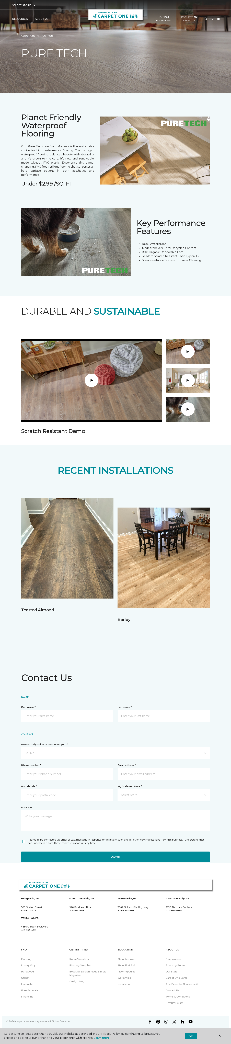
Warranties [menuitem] (124, 977)
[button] (206, 19)
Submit (115, 856)
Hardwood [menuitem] (27, 971)
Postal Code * (29, 786)
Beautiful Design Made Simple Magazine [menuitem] (87, 973)
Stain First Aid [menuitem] (126, 965)
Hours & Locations (163, 19)
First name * (28, 707)
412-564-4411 (28, 930)
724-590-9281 (77, 910)
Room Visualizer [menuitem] (79, 959)
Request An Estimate (189, 19)
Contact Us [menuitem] (172, 990)
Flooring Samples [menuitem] (80, 965)
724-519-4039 (126, 910)
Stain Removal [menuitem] (126, 959)
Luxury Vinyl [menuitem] (28, 965)
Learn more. (102, 1037)
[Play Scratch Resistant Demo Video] (188, 351)
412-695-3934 (174, 910)
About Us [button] (41, 18)
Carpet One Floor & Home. (31, 1021)
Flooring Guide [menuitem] (126, 971)
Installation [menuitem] (124, 984)
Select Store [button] (21, 5)
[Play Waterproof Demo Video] (188, 409)
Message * (27, 807)
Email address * (127, 765)
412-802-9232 (29, 910)
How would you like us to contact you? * (44, 744)
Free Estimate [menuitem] (29, 990)
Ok (191, 1035)
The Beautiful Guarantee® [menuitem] (182, 984)
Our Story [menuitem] (171, 971)
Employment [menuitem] (174, 959)
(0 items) (218, 19)
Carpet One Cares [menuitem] (177, 977)
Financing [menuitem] (27, 996)
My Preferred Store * (130, 786)
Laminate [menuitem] (27, 984)
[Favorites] (212, 19)
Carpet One (28, 35)
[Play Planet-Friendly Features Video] (188, 380)
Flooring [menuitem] (26, 959)
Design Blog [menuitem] (76, 981)
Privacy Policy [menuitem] (174, 1002)
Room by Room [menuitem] (175, 965)
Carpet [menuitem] (25, 977)
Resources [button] (20, 18)
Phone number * (31, 765)
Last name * (125, 707)
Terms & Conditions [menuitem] (178, 996)
